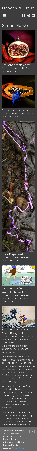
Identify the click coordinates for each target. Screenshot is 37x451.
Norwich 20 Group (18, 8)
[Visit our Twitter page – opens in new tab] (33, 15)
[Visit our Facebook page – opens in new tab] (23, 15)
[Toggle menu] (4, 15)
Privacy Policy (18, 448)
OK (32, 431)
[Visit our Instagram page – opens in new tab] (28, 15)
